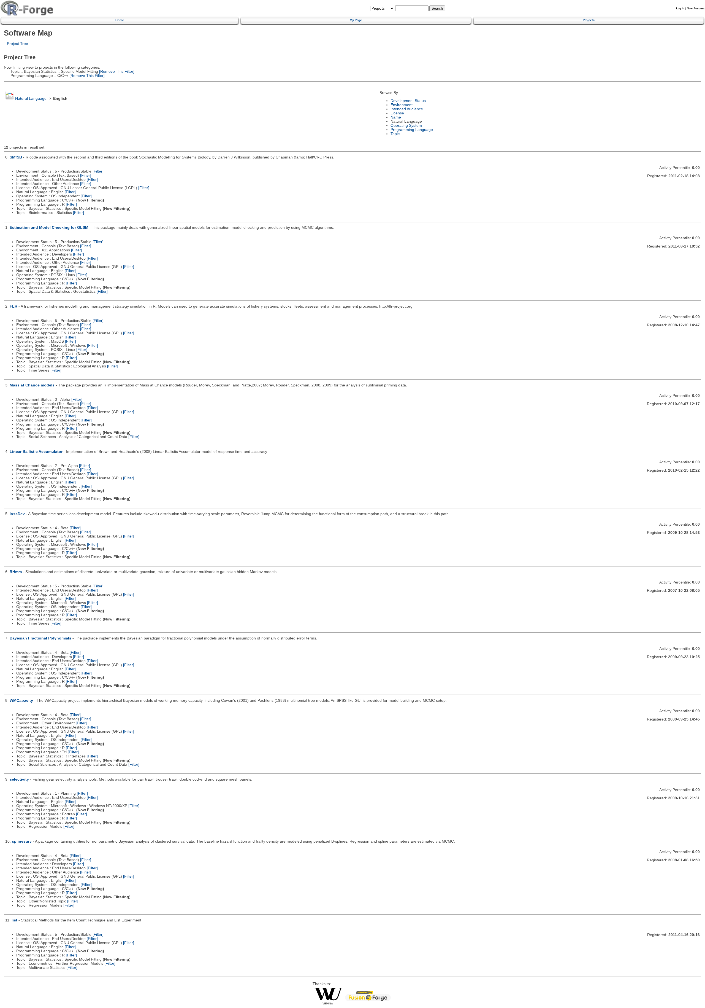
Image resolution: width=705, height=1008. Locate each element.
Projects (589, 20)
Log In (680, 8)
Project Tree (17, 44)
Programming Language (412, 130)
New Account (695, 8)
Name (396, 117)
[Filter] (98, 171)
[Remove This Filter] (116, 71)
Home (119, 20)
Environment (402, 105)
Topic (395, 134)
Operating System (406, 125)
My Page (356, 20)
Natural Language (31, 98)
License (397, 113)
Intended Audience (407, 109)
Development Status (408, 101)
